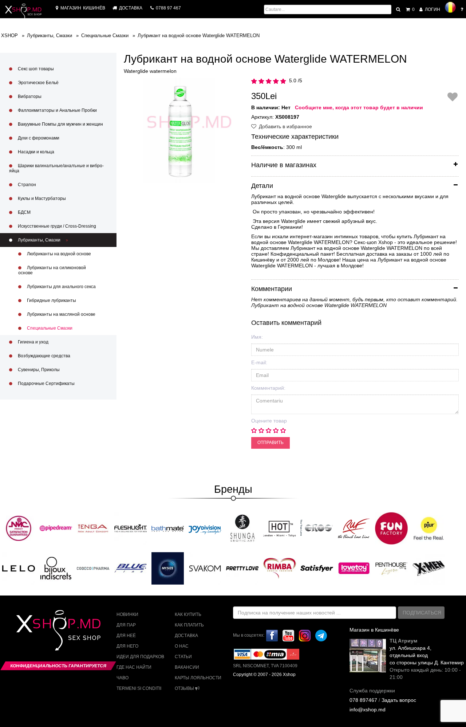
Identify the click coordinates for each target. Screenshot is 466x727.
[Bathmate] (167, 528)
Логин (432, 9)
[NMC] (18, 528)
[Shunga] (242, 528)
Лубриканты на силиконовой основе (52, 270)
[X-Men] (428, 568)
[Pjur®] (428, 528)
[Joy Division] (205, 528)
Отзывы (185, 688)
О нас (182, 646)
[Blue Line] (130, 568)
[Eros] (316, 528)
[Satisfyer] (316, 568)
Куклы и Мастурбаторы (41, 198)
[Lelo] (18, 568)
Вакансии (187, 667)
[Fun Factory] (391, 528)
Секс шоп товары (35, 68)
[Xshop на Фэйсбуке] (272, 635)
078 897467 (363, 700)
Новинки (127, 614)
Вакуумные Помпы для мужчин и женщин (60, 124)
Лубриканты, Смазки (39, 240)
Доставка (186, 635)
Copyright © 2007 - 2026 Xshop (264, 674)
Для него (127, 646)
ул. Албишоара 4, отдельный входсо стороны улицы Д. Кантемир (427, 655)
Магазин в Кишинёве (374, 630)
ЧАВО (122, 677)
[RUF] (354, 528)
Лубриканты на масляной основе (60, 314)
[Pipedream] (56, 528)
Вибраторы (29, 96)
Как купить (188, 614)
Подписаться (422, 613)
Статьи (183, 656)
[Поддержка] (462, 9)
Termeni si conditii (138, 688)
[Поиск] (398, 9)
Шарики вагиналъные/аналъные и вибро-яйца (56, 168)
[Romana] (450, 7)
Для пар (126, 625)
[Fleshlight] (130, 528)
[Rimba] (279, 568)
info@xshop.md (368, 709)
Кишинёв (82, 8)
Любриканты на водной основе (58, 253)
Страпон (26, 184)
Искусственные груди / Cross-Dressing (56, 226)
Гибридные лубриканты (51, 300)
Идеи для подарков (140, 656)
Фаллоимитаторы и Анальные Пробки (57, 110)
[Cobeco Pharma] (93, 568)
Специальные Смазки (49, 328)
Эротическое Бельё (38, 82)
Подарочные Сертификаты (46, 383)
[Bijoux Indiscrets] (56, 568)
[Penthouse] (391, 568)
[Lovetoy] (354, 568)
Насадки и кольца (35, 151)
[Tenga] (93, 528)
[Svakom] (205, 568)
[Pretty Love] (242, 568)
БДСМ (24, 212)
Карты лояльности (198, 677)
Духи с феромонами (38, 138)
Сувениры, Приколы (38, 369)
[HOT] (279, 528)
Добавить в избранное (284, 126)
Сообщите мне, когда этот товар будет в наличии (359, 107)
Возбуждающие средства (43, 355)
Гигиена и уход (32, 342)
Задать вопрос (399, 700)
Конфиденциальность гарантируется (58, 665)
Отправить (270, 442)
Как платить (189, 625)
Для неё (126, 635)
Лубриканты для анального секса (61, 286)
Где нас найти (133, 667)
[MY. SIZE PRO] (167, 568)
